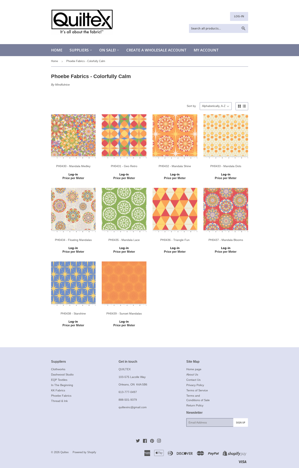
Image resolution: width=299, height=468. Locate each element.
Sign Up (240, 422)
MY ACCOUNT (206, 50)
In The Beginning (62, 385)
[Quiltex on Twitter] (138, 441)
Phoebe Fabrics (61, 395)
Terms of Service (197, 390)
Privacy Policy (195, 385)
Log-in (73, 174)
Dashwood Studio (62, 374)
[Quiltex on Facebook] (145, 441)
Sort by (191, 106)
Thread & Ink (59, 401)
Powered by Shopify (84, 452)
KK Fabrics (58, 390)
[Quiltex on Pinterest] (152, 441)
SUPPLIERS (80, 50)
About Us (192, 374)
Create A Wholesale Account (156, 50)
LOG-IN (239, 16)
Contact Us (193, 379)
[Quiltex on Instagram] (159, 441)
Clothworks (58, 369)
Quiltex (64, 452)
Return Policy (194, 405)
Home (56, 50)
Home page (193, 369)
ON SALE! (108, 50)
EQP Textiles (59, 379)
